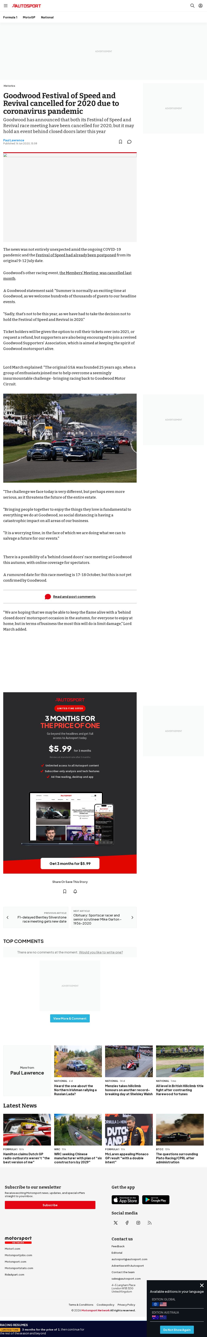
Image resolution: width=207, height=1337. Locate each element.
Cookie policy (105, 1304)
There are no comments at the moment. (70, 952)
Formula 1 (10, 17)
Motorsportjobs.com (18, 1255)
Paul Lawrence (13, 140)
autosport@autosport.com (129, 1259)
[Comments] (131, 142)
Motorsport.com (15, 1261)
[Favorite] (120, 142)
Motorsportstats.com (19, 1268)
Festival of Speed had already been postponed (76, 255)
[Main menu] (6, 6)
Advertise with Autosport (128, 1265)
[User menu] (200, 6)
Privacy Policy (126, 1304)
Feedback (118, 1246)
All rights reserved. (123, 1310)
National (47, 17)
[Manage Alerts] (75, 891)
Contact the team (123, 1272)
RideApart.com (14, 1274)
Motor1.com (12, 1248)
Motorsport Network (95, 1310)
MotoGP (29, 17)
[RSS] (150, 1223)
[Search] (192, 6)
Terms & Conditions (81, 1304)
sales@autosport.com (126, 1278)
